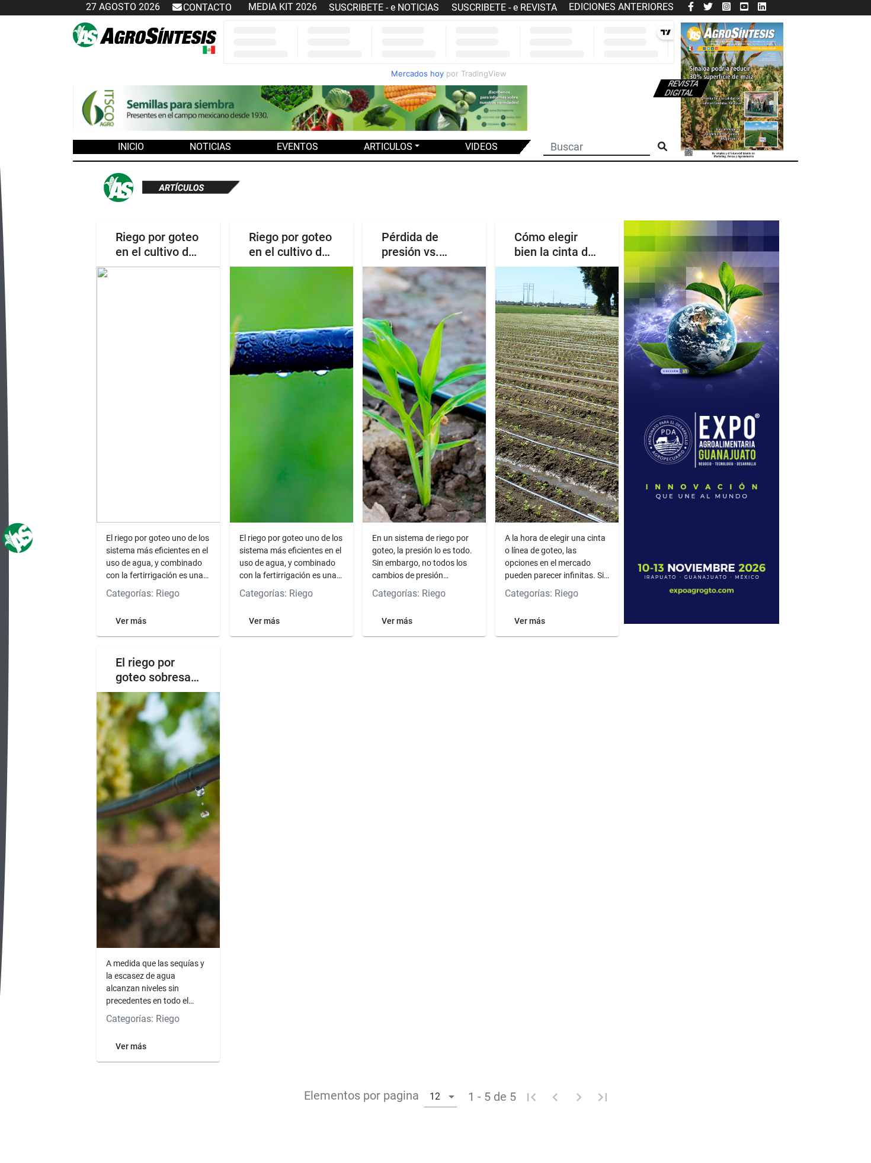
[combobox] (440, 1096)
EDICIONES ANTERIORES (621, 6)
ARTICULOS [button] (388, 146)
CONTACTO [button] (207, 7)
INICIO (131, 146)
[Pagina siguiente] (579, 1096)
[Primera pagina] (531, 1096)
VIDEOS (481, 146)
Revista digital (681, 88)
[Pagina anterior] (555, 1096)
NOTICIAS (210, 146)
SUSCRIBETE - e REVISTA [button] (504, 7)
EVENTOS (297, 146)
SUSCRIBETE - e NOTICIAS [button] (384, 7)
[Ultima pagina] (602, 1096)
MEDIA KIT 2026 (282, 6)
